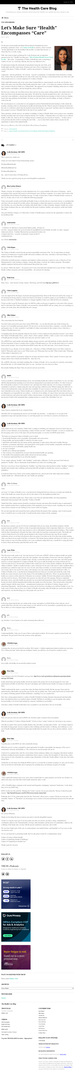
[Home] (37, 8)
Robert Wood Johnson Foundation (46, 131)
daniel (9, 375)
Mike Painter (11, 315)
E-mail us (48, 1047)
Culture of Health (28, 47)
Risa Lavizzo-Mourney (32, 131)
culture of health (13, 131)
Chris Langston (12, 290)
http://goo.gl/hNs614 (52, 283)
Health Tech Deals (5, 1024)
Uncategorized (7, 22)
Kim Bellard (41, 1011)
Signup (3, 998)
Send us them (63, 1054)
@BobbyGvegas (12, 643)
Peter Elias (10, 671)
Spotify (6, 1034)
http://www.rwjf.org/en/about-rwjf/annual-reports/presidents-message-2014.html (36, 677)
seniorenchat (11, 222)
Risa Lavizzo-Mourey (14, 186)
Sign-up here (28, 1038)
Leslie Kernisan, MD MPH (16, 152)
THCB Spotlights (5, 1022)
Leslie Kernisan (22, 131)
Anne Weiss (11, 550)
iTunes (2, 1034)
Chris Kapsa (11, 247)
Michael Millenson (43, 1017)
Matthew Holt (13, 978)
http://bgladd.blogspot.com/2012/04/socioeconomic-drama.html (26, 793)
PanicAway (10, 277)
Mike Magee (41, 1013)
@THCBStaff (42, 1040)
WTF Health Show (5, 1026)
